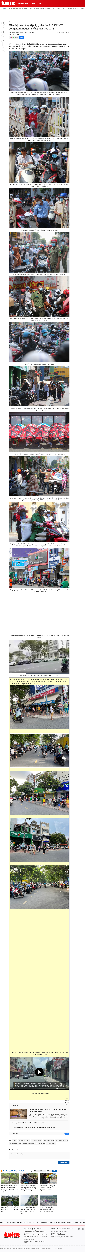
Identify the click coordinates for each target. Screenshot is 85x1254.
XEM (54, 1171)
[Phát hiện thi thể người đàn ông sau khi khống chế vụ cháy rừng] (29, 1178)
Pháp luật (48, 8)
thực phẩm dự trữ (48, 1140)
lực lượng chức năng (62, 1140)
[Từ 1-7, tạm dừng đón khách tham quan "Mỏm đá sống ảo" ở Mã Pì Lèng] (29, 1200)
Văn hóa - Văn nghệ (56, 8)
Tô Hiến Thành (51, 1143)
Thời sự (5, 8)
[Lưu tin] (3, 41)
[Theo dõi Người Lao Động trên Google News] (14, 37)
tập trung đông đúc (15, 1143)
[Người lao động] (23, 3)
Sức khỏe (36, 8)
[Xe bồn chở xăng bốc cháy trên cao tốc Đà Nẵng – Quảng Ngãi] (48, 1200)
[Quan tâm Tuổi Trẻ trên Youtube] (79, 1229)
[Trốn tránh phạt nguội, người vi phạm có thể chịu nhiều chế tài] (48, 1178)
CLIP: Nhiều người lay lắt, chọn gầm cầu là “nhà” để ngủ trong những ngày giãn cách (48, 1110)
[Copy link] (3, 27)
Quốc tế (10, 8)
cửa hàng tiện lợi (37, 1140)
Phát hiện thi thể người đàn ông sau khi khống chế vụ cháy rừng (28, 1188)
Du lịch (50, 1222)
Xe (47, 1222)
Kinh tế (31, 8)
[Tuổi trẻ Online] (12, 1235)
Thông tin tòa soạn (29, 1239)
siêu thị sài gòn (40, 1143)
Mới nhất (8, 1222)
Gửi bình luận (63, 1162)
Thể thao (69, 8)
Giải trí (64, 8)
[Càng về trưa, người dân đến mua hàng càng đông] (39, 342)
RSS (61, 1238)
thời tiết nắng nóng (28, 1143)
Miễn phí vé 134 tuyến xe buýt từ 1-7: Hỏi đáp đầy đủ (9, 1209)
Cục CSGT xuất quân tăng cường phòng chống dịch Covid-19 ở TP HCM (34, 1127)
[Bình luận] (3, 32)
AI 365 (74, 8)
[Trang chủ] (1, 8)
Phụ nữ (78, 8)
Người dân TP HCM (24, 1140)
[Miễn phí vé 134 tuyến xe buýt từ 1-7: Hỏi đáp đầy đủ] (10, 1200)
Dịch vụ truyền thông (56, 1236)
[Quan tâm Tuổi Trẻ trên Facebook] (83, 1229)
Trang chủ (2, 1222)
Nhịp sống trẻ (56, 1222)
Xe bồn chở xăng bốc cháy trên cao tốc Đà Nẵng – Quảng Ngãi (47, 1209)
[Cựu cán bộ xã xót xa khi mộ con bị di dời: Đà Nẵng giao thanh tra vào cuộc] (10, 1178)
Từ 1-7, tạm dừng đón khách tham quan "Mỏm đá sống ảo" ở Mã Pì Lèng (29, 1210)
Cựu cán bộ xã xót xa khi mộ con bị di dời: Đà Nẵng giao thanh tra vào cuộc (9, 1189)
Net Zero (26, 8)
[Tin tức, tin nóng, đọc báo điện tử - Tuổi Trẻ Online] (9, 3)
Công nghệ (44, 1222)
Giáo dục (42, 8)
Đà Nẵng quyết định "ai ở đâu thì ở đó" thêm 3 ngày (28, 1123)
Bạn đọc (21, 8)
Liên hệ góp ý (55, 1238)
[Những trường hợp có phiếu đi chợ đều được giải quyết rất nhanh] (39, 208)
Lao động (15, 8)
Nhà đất (82, 1222)
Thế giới (26, 1222)
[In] (3, 36)
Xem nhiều (13, 1222)
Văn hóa (63, 1222)
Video (18, 1222)
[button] (3, 45)
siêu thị (14, 1140)
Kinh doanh (37, 1222)
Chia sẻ (21, 37)
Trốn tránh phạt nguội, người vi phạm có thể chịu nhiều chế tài (48, 1188)
